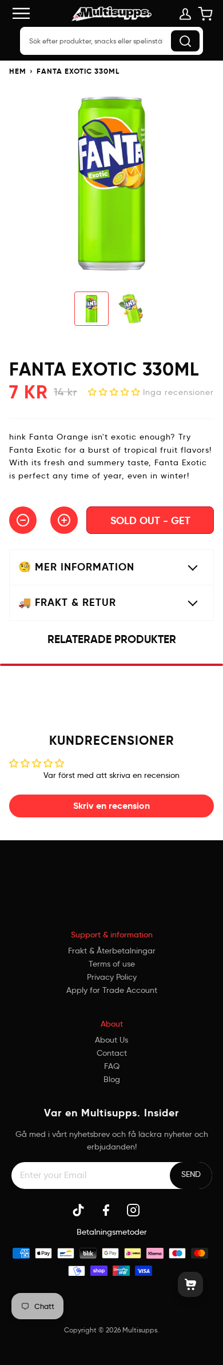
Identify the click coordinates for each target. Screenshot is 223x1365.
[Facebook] (106, 1210)
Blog (111, 1079)
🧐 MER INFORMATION (76, 566)
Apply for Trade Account (111, 990)
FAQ (112, 1066)
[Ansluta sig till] (191, 1174)
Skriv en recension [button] (111, 806)
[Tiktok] (78, 1210)
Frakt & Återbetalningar (112, 950)
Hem (17, 71)
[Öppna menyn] (26, 13)
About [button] (112, 1024)
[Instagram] (133, 1210)
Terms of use (112, 964)
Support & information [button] (112, 934)
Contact (112, 1053)
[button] (115, 392)
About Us (111, 1040)
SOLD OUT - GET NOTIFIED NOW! (150, 524)
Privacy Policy (112, 977)
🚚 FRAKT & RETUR (67, 602)
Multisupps (139, 1330)
